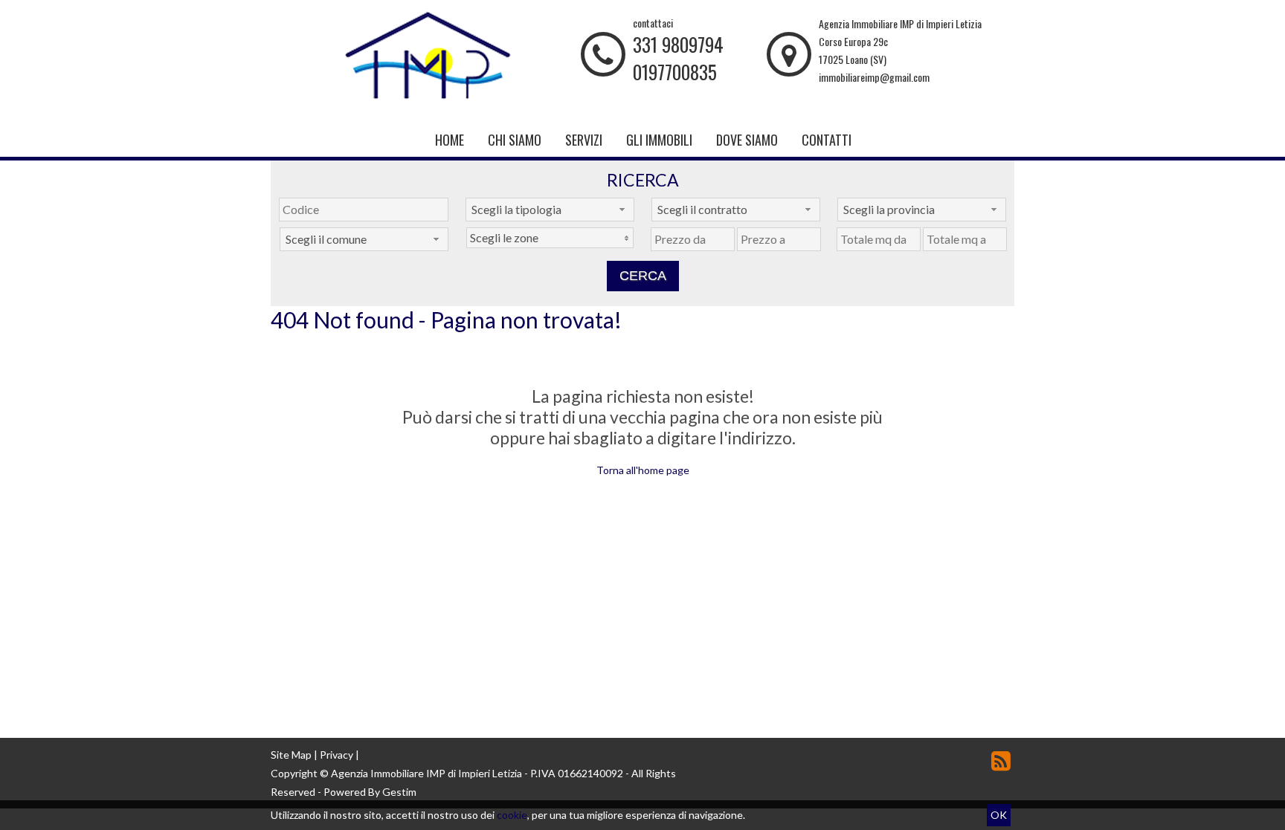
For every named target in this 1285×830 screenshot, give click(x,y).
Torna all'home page (642, 470)
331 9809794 (678, 44)
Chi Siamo (514, 139)
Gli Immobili (659, 139)
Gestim (399, 791)
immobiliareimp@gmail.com (874, 77)
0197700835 (675, 71)
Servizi (583, 139)
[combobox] (550, 209)
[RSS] (1001, 760)
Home (449, 139)
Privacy (336, 754)
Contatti (826, 139)
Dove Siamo (747, 139)
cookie (512, 814)
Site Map (291, 754)
